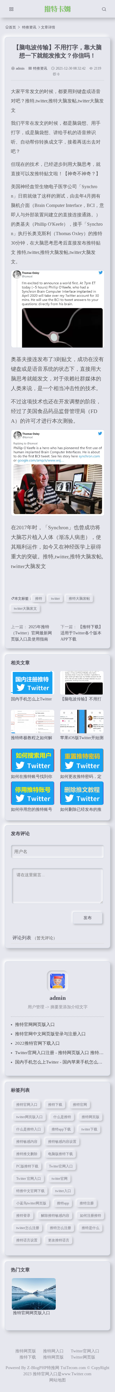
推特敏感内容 (26, 1142)
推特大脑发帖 (79, 598)
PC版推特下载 (27, 1166)
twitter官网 (60, 1179)
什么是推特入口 (28, 1129)
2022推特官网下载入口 (37, 1043)
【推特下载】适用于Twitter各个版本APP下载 (81, 633)
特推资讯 (29, 27)
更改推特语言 (58, 1240)
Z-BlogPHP (37, 1368)
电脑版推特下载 (60, 1154)
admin (20, 68)
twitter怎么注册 (27, 1228)
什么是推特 (62, 1117)
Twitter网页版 (83, 1357)
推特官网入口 (26, 1105)
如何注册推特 (90, 1216)
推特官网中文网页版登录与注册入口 (50, 1034)
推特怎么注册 (60, 1228)
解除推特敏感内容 (55, 1216)
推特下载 (55, 1105)
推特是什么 (90, 1228)
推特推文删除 (26, 1154)
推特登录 (23, 1216)
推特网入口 (53, 1351)
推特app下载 (61, 1129)
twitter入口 (63, 1191)
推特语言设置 (26, 1240)
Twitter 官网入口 (28, 1179)
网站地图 (57, 1380)
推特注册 (87, 1203)
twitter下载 (89, 1129)
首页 (12, 27)
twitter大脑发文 (25, 608)
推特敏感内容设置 (62, 1142)
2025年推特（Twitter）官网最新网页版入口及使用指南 (31, 633)
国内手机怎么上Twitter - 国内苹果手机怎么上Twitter (65, 1062)
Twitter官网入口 (61, 1166)
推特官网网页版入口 (35, 1024)
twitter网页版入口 (29, 1117)
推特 (38, 598)
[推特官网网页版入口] (34, 1294)
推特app (63, 1203)
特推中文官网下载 (30, 1191)
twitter (55, 598)
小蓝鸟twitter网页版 (31, 1203)
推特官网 (80, 1105)
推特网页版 (90, 1117)
